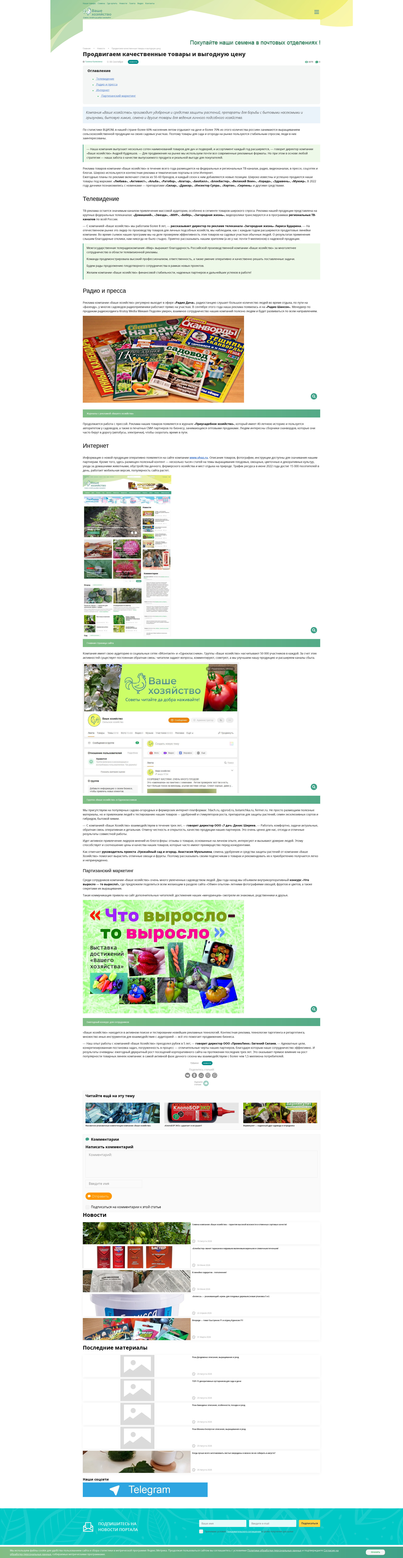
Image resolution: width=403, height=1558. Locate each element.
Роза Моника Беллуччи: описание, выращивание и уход (219, 1429)
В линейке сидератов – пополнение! (209, 1272)
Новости (123, 3)
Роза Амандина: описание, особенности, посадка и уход (218, 1405)
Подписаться (309, 1523)
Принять (375, 1552)
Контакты (150, 3)
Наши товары (89, 3)
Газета (132, 3)
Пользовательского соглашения (244, 1531)
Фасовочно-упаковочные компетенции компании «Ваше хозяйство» (118, 1125)
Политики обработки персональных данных (274, 1550)
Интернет (102, 90)
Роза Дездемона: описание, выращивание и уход (215, 1357)
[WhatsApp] (215, 1075)
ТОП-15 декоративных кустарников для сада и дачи (216, 1381)
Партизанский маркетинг (118, 96)
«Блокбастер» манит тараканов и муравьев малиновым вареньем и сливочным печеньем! (235, 1248)
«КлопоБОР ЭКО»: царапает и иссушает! (183, 1125)
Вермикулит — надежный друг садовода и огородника (269, 1125)
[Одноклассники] (195, 1075)
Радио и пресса (106, 84)
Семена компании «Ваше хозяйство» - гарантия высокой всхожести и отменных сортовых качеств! (239, 1224)
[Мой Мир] (202, 1075)
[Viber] (208, 1075)
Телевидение (105, 79)
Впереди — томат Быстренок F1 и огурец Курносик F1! (217, 1320)
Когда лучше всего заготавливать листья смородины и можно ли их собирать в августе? (233, 1453)
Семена (101, 3)
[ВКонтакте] (188, 1075)
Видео (140, 3)
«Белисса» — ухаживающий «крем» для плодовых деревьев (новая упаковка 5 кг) (230, 1296)
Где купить (112, 3)
